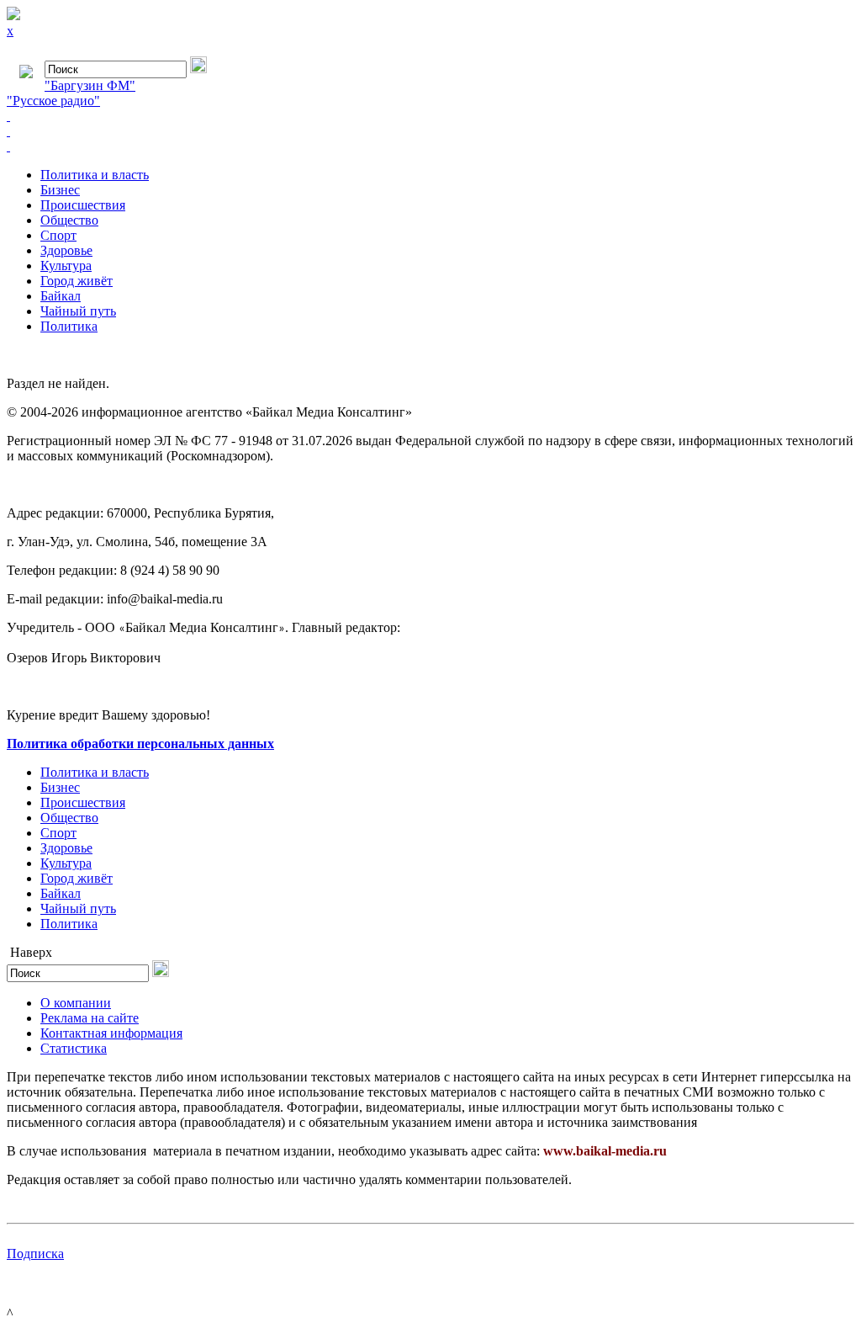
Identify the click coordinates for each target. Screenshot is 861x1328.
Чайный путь (78, 311)
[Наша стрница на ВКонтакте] (430, 116)
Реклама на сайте (89, 1018)
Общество (69, 220)
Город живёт (76, 281)
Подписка (35, 1253)
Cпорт (58, 235)
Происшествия (82, 205)
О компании (75, 1003)
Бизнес (60, 190)
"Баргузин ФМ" (90, 85)
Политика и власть (94, 174)
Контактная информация (111, 1033)
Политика (69, 326)
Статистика (73, 1048)
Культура (66, 265)
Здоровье (66, 250)
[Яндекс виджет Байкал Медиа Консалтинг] (430, 146)
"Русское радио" (53, 100)
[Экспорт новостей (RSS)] (430, 131)
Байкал (60, 296)
